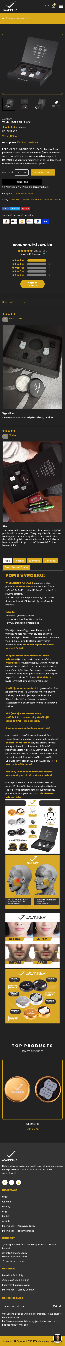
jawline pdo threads (32, 199)
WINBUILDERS (32, 1123)
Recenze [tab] (19, 560)
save (26, 208)
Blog (4, 1211)
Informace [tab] (34, 560)
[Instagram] (11, 1182)
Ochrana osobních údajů (15, 1280)
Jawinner (15, 199)
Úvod (5, 1196)
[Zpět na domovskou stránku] (3, 18)
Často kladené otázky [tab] (16, 567)
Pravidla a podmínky (12, 1275)
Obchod (6, 1201)
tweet (16, 208)
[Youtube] (18, 1182)
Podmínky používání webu (16, 1285)
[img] (8, 314)
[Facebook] (5, 1182)
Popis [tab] (7, 560)
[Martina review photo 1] (32, 481)
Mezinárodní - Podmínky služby (18, 1226)
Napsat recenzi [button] (32, 284)
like (6, 208)
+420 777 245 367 (16, 1261)
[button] (9, 127)
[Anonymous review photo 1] (32, 367)
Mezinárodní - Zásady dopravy (18, 1289)
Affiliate (6, 1221)
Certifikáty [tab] (50, 560)
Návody (6, 1206)
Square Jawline (53, 199)
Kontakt (6, 1216)
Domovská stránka (24, 193)
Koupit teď (22, 181)
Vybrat (57, 1306)
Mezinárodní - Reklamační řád (18, 1230)
